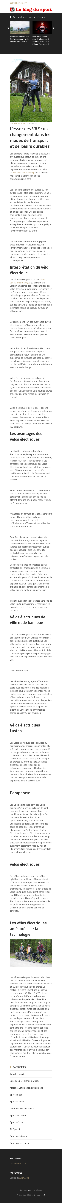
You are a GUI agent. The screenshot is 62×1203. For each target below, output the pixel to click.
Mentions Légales (35, 1190)
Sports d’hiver (16, 1122)
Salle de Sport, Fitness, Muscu (24, 1081)
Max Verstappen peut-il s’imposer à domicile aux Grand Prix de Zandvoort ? (41, 40)
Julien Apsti (24, 1177)
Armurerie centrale (18, 1163)
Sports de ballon (18, 1115)
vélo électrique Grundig (23, 172)
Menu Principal (20, 3)
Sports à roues (17, 124)
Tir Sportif (15, 1129)
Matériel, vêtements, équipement (26, 1088)
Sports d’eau (16, 1094)
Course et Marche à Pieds (22, 1108)
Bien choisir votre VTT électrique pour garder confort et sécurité (19, 39)
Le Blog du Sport (38, 1194)
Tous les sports (17, 1074)
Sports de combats (19, 1143)
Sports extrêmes (18, 1136)
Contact (23, 1190)
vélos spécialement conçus (27, 281)
